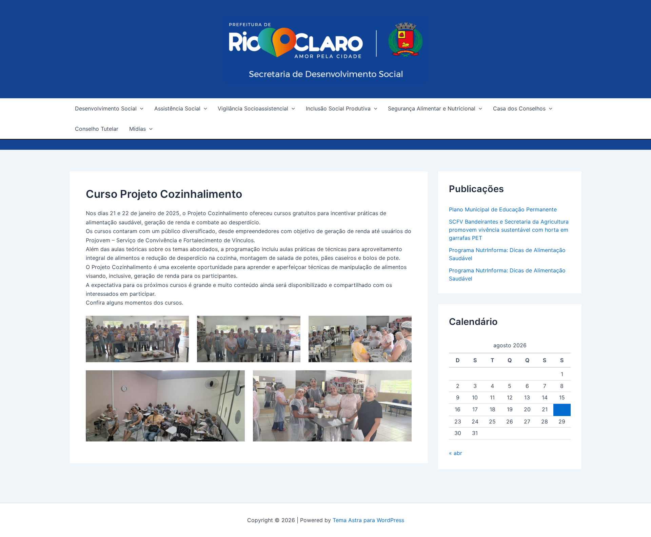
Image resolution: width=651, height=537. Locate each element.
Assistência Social (177, 108)
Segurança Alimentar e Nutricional (431, 108)
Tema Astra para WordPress (368, 520)
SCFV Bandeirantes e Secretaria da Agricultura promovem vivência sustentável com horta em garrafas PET (509, 229)
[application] (140, 108)
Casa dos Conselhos (519, 108)
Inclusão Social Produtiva (338, 108)
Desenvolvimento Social (106, 108)
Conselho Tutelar (96, 128)
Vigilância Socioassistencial (253, 108)
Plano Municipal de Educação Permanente (503, 209)
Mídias (137, 128)
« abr (455, 453)
